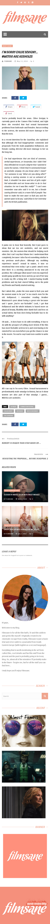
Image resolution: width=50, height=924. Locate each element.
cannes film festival (27, 406)
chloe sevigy (8, 411)
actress (13, 406)
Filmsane (25, 18)
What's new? (7, 46)
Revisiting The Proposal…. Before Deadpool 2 (25, 458)
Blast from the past (12, 490)
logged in (14, 555)
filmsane (8, 61)
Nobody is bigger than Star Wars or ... (21, 443)
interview (20, 411)
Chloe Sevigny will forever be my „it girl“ (22, 529)
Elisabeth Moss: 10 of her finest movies (21, 494)
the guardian (8, 415)
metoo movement (32, 411)
